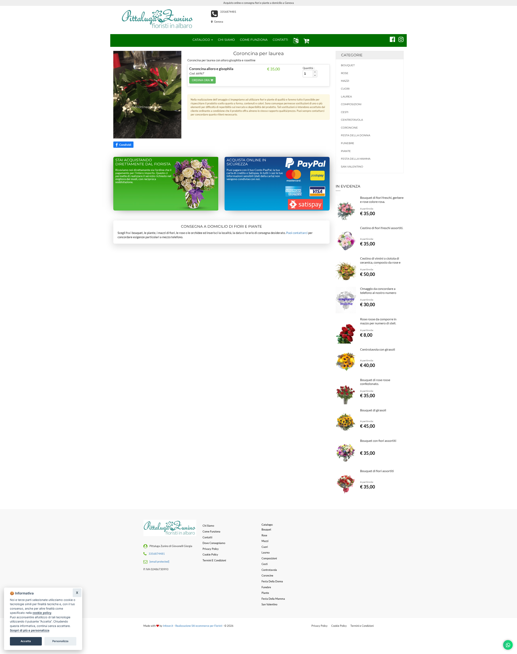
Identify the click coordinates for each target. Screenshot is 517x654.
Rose (344, 73)
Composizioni (351, 104)
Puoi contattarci (297, 233)
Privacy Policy (319, 625)
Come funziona (211, 531)
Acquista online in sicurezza (246, 162)
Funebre (347, 143)
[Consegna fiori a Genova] (157, 19)
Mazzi (345, 80)
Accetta (26, 641)
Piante (346, 151)
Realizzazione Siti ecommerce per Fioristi (199, 625)
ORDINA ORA (201, 80)
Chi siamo (208, 525)
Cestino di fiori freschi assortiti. (381, 228)
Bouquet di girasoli (373, 410)
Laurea (346, 96)
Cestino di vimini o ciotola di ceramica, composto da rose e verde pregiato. (380, 262)
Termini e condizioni (214, 560)
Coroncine (349, 127)
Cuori (345, 88)
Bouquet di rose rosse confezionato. (375, 382)
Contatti (207, 537)
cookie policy (42, 612)
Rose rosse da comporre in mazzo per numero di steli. (378, 321)
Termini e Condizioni (362, 625)
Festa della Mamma (355, 158)
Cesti (344, 112)
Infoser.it (168, 625)
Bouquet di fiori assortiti (377, 471)
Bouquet (348, 65)
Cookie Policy (339, 625)
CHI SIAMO (226, 40)
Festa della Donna (355, 135)
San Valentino (352, 166)
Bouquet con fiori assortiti (378, 440)
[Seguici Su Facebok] (390, 38)
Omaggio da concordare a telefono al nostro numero (378, 291)
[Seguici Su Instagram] (399, 38)
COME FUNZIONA (254, 40)
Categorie (352, 55)
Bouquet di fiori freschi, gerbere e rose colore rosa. (382, 199)
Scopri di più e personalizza (29, 630)
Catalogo (201, 40)
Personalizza (60, 641)
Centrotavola (352, 119)
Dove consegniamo (214, 543)
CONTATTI (280, 40)
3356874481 (228, 11)
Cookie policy (210, 554)
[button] (295, 40)
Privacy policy (211, 548)
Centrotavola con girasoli (377, 349)
